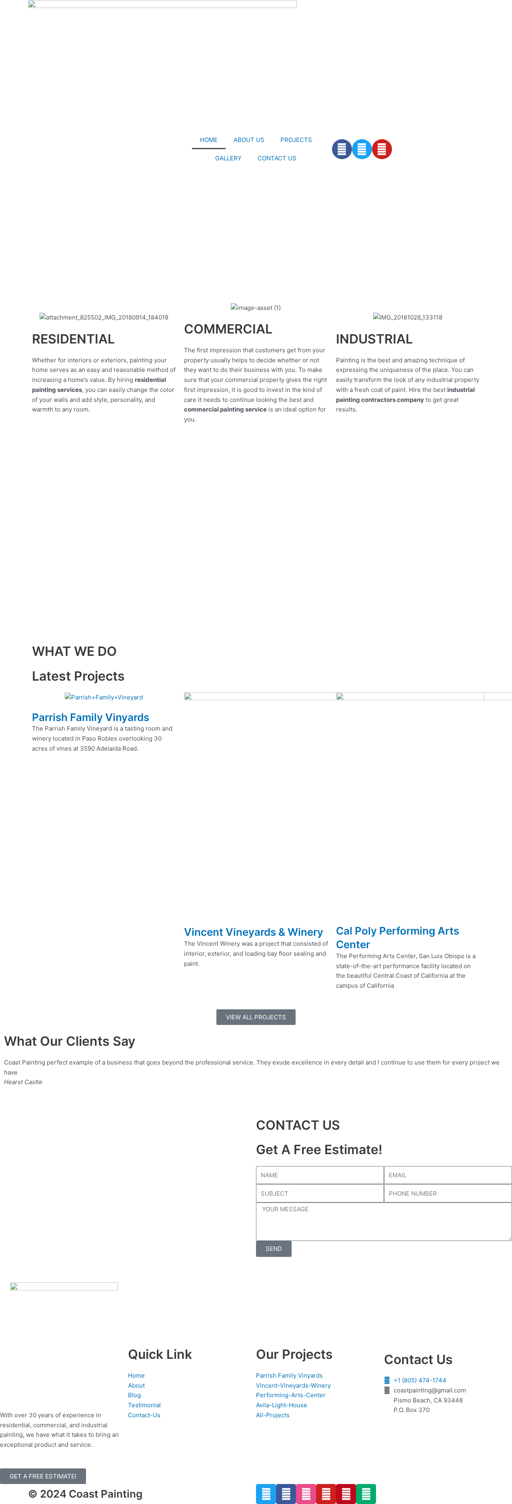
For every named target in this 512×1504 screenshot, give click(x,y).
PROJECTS (296, 140)
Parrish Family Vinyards (90, 717)
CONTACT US (277, 158)
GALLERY (228, 158)
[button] (8, 299)
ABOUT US (249, 140)
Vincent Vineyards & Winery (253, 932)
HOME (209, 140)
